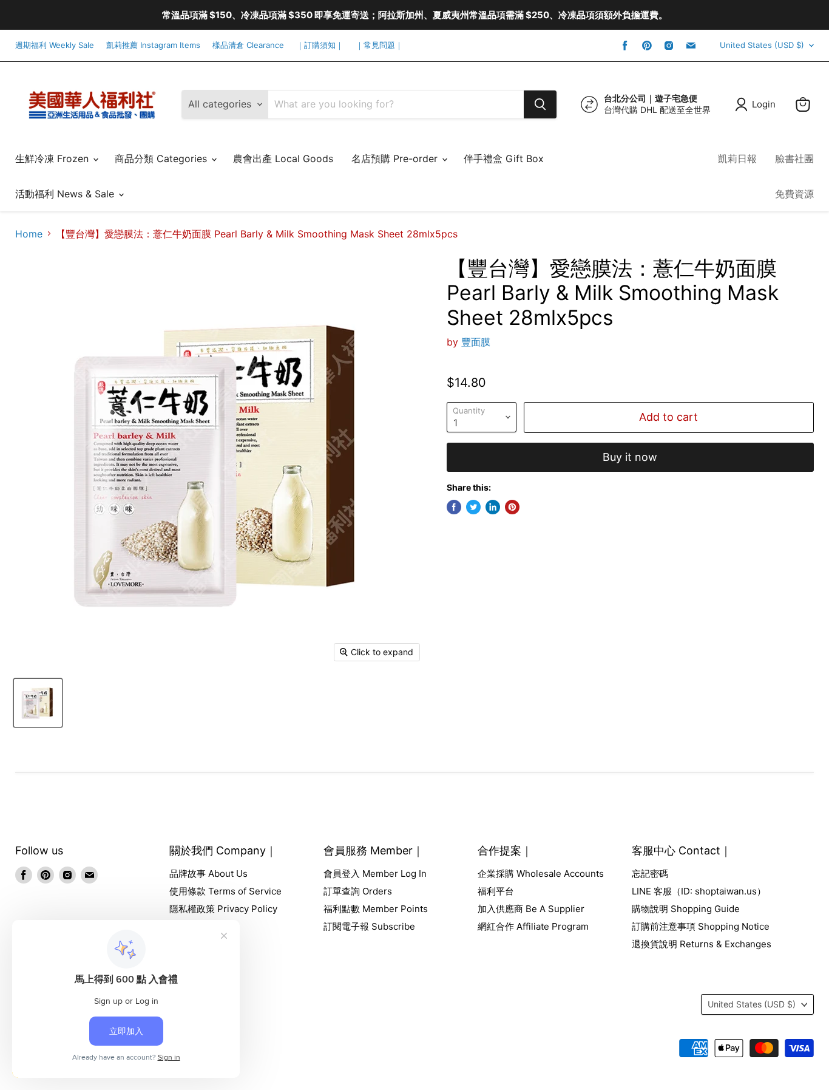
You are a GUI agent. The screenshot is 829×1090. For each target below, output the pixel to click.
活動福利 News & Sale (66, 194)
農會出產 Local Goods (283, 158)
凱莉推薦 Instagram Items (153, 45)
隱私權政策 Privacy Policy (223, 909)
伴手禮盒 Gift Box (504, 158)
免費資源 (794, 194)
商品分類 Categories (162, 158)
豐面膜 (475, 342)
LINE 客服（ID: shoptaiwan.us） (699, 891)
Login (764, 104)
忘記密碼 (650, 873)
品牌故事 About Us (208, 873)
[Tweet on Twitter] (473, 507)
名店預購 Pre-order (396, 158)
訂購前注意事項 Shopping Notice (701, 926)
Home (28, 233)
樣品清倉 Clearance (248, 45)
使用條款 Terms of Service (225, 891)
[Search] (540, 104)
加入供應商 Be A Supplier (531, 909)
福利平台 (496, 891)
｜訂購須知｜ (319, 45)
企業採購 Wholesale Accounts (541, 873)
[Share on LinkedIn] (493, 507)
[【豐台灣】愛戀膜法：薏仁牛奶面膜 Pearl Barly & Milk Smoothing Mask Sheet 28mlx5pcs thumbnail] (38, 703)
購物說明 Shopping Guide (686, 909)
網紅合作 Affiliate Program (533, 926)
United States (762, 45)
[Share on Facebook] (454, 507)
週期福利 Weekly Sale (54, 45)
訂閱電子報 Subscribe (369, 926)
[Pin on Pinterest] (512, 507)
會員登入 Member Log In (375, 873)
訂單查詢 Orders (357, 891)
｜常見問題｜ (379, 45)
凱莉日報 (737, 158)
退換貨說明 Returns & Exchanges (701, 944)
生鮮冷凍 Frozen (53, 158)
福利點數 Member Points (375, 909)
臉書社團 (794, 158)
